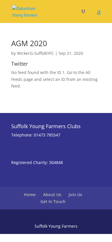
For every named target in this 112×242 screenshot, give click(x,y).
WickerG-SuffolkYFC (35, 53)
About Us (52, 194)
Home (30, 194)
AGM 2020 (29, 43)
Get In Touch (52, 201)
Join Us (75, 194)
